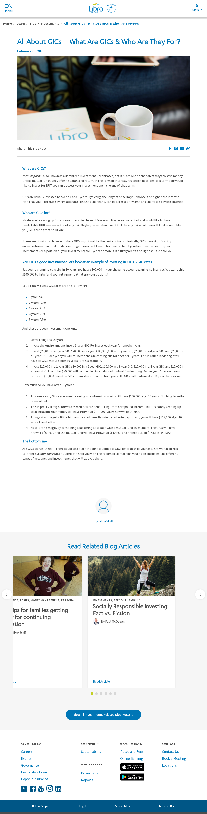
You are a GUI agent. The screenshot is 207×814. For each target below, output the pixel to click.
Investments (50, 23)
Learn (21, 23)
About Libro (31, 743)
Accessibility (122, 806)
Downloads (89, 773)
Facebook (33, 789)
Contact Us (170, 751)
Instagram (49, 788)
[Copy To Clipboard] (188, 148)
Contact (169, 743)
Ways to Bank (131, 743)
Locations (169, 765)
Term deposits (32, 176)
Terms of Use (167, 806)
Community (90, 743)
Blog (33, 23)
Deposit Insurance (34, 779)
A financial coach (48, 454)
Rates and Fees (132, 751)
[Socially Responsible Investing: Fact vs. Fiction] (131, 576)
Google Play (132, 777)
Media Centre (91, 764)
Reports (87, 780)
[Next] (200, 594)
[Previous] (7, 594)
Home (7, 23)
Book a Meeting (174, 758)
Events (26, 758)
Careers (27, 751)
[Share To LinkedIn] (182, 148)
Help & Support (41, 806)
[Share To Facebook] (170, 148)
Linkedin (58, 789)
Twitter (24, 789)
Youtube (41, 789)
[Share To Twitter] (176, 148)
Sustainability (91, 751)
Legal (82, 806)
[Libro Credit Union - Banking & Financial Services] (102, 8)
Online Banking (131, 758)
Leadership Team (34, 772)
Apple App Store (132, 767)
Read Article (101, 681)
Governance (30, 765)
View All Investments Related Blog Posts (102, 714)
